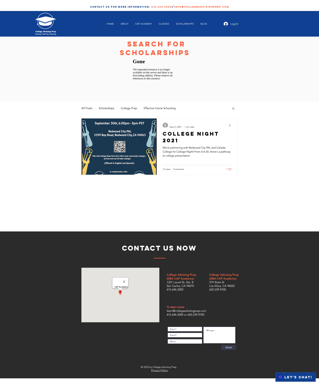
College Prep (129, 108)
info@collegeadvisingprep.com (201, 6)
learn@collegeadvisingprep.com (186, 311)
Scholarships (106, 108)
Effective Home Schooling (160, 108)
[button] (233, 108)
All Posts (86, 108)
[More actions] (231, 125)
